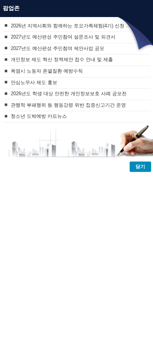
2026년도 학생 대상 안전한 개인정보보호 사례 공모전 (69, 93)
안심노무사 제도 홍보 (34, 82)
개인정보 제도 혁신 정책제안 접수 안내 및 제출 (62, 59)
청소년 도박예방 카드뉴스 (39, 116)
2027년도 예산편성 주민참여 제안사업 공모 (57, 48)
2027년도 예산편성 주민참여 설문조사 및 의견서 (63, 37)
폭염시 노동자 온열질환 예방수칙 (47, 71)
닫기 (140, 166)
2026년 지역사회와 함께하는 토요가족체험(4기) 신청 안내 (73, 25)
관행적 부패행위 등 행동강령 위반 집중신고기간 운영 (68, 104)
